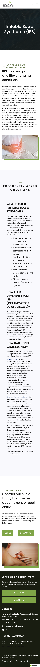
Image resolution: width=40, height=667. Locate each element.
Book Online (25, 533)
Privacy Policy (7, 661)
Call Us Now (18, 592)
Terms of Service (23, 661)
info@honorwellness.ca (13, 626)
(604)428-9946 (10, 623)
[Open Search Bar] (33, 4)
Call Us (8, 533)
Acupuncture (12, 359)
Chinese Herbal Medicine (17, 397)
